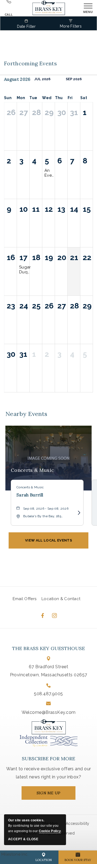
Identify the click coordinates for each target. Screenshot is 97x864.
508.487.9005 (48, 693)
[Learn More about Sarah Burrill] (77, 513)
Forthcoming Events (30, 63)
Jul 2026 (42, 79)
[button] (48, 540)
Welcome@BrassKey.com (49, 712)
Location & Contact (60, 598)
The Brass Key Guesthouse (48, 648)
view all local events (48, 540)
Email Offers (25, 598)
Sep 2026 (74, 79)
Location (43, 860)
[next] (89, 79)
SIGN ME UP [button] (53, 795)
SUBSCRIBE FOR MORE (48, 758)
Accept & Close (23, 839)
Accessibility (77, 823)
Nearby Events (26, 414)
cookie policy (50, 831)
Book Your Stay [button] (77, 860)
